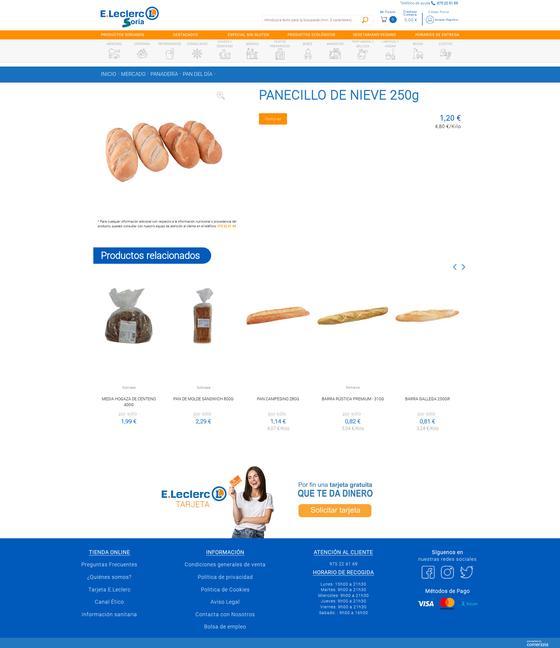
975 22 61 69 (227, 226)
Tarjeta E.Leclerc (109, 590)
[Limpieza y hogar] (390, 54)
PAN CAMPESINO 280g (278, 399)
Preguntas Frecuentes (109, 564)
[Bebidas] (252, 53)
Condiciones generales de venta (225, 564)
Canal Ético (109, 602)
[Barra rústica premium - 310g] (352, 315)
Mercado (133, 74)
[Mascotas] (335, 53)
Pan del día (197, 74)
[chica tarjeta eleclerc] (185, 501)
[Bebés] (307, 53)
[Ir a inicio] (130, 16)
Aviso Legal (225, 602)
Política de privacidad (225, 577)
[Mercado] (114, 53)
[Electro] (445, 53)
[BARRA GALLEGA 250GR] (427, 315)
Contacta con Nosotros (225, 614)
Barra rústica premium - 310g (353, 399)
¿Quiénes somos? (109, 577)
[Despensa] (142, 53)
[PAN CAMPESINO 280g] (278, 315)
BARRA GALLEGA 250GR (427, 399)
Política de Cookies (225, 590)
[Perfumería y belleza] (363, 54)
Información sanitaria (109, 614)
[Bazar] (418, 53)
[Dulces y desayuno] (225, 54)
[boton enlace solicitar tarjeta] (375, 501)
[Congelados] (197, 53)
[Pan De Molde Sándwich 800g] (203, 315)
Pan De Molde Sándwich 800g (203, 399)
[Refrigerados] (169, 53)
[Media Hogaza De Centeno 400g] (128, 315)
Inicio (108, 74)
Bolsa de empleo (225, 627)
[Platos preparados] (280, 54)
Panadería (164, 74)
